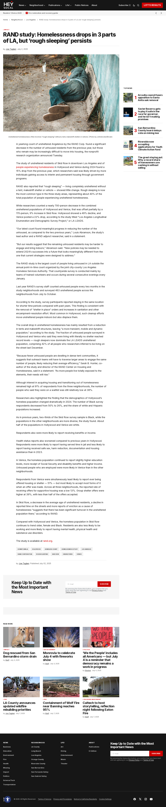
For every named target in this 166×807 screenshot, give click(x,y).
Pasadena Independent (92, 699)
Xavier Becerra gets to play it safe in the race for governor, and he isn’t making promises (149, 114)
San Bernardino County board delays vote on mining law (149, 131)
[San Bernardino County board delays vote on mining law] (128, 130)
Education (7, 751)
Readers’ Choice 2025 (12, 13)
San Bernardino (37, 768)
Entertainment (49, 649)
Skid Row (55, 554)
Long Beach (36, 751)
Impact (6, 29)
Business (7, 747)
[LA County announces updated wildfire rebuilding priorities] (21, 687)
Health (6, 764)
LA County (35, 747)
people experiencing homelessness (35, 167)
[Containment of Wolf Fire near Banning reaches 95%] (61, 687)
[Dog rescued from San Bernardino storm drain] (21, 637)
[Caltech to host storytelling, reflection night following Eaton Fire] (101, 687)
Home (5, 20)
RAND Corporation (25, 554)
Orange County (37, 759)
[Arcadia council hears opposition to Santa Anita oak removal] (128, 97)
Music (63, 759)
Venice (79, 554)
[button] (7, 799)
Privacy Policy (97, 590)
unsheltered (68, 554)
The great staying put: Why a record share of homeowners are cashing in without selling (150, 162)
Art (62, 747)
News (5, 743)
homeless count (51, 549)
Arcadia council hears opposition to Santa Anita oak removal (150, 98)
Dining (63, 751)
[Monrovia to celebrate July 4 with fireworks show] (61, 637)
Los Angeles (31, 20)
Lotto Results (152, 5)
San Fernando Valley (39, 772)
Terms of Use (70, 592)
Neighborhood (17, 20)
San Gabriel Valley (39, 776)
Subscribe (104, 584)
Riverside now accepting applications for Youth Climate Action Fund (150, 145)
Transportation (9, 785)
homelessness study (70, 549)
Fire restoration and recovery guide (43, 13)
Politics (87, 649)
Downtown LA (23, 549)
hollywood (36, 549)
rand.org (47, 541)
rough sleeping (42, 554)
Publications (94, 747)
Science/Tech (9, 780)
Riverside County (38, 764)
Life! (63, 743)
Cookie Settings (105, 799)
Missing (6, 768)
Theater (64, 764)
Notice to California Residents (85, 799)
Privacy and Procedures (62, 799)
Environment (8, 755)
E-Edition (92, 751)
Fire (5, 699)
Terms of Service (44, 799)
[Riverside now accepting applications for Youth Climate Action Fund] (128, 145)
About (92, 743)
